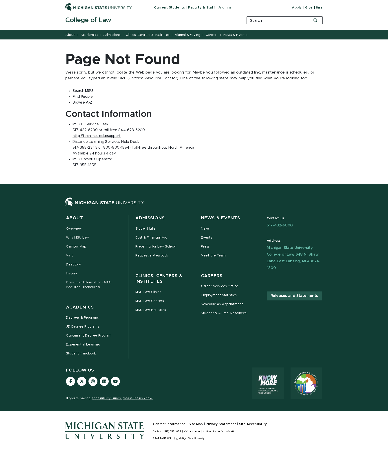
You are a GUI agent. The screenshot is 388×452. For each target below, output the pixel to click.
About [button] (74, 218)
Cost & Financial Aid (151, 237)
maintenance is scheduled (285, 72)
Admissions (111, 35)
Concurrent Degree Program (88, 335)
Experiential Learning (83, 344)
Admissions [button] (150, 218)
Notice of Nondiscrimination (220, 431)
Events (206, 237)
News (205, 228)
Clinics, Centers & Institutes (148, 35)
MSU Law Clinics (148, 292)
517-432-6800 (280, 225)
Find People (83, 96)
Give (309, 7)
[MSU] (104, 206)
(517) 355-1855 (172, 431)
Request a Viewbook (152, 255)
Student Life (145, 228)
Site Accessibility (253, 424)
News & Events (235, 35)
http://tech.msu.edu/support (97, 136)
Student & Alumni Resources (224, 313)
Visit (69, 255)
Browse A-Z (82, 102)
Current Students (169, 7)
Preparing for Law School (155, 246)
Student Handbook (81, 353)
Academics (89, 35)
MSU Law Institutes (150, 310)
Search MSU (83, 91)
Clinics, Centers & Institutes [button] (159, 279)
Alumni (224, 7)
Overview (74, 228)
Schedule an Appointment (222, 304)
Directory (73, 264)
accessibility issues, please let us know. (122, 398)
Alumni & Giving (187, 35)
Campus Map (76, 246)
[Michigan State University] (98, 7)
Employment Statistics (218, 295)
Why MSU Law (77, 237)
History (71, 273)
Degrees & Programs (82, 317)
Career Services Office (219, 286)
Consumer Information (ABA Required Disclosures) (88, 285)
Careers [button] (212, 276)
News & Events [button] (220, 218)
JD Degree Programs (82, 326)
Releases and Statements (294, 296)
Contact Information (169, 424)
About (70, 35)
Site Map (196, 424)
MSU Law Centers (149, 301)
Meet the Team (213, 255)
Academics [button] (80, 307)
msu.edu (195, 431)
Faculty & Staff (201, 7)
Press (205, 246)
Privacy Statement (221, 424)
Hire (319, 7)
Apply (297, 7)
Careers (212, 35)
